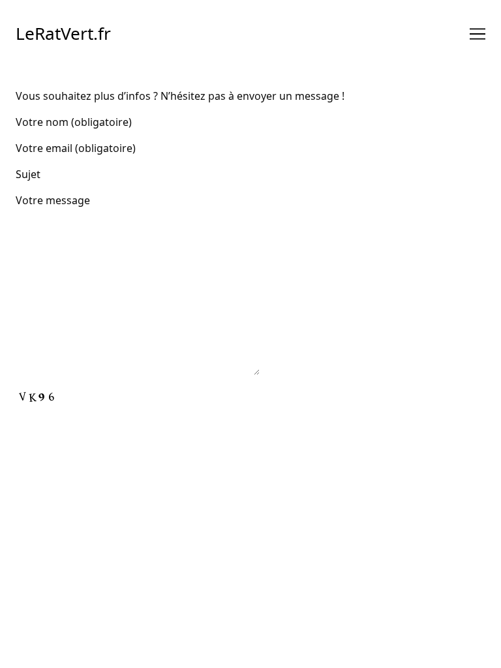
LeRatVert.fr (63, 33)
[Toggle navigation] (477, 34)
